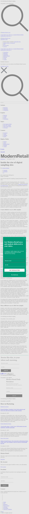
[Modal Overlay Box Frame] (14, 257)
